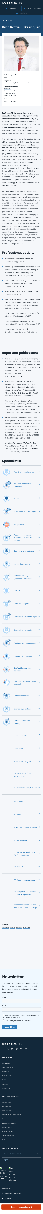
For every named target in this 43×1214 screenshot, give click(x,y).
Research (5, 1084)
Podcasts (5, 1140)
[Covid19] (3, 1173)
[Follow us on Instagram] (16, 1048)
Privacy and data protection (11, 1193)
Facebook (5, 927)
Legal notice (6, 1188)
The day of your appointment (12, 1114)
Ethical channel (7, 1131)
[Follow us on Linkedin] (12, 1048)
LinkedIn (19, 927)
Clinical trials (6, 1102)
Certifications (6, 1106)
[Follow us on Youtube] (21, 1048)
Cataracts (7, 89)
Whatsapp (26, 927)
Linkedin (6, 102)
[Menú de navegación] (39, 3)
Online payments (8, 1135)
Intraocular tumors (10, 93)
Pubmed (13, 102)
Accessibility (6, 1198)
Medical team (10, 21)
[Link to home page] (12, 3)
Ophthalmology (7, 1067)
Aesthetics (5, 1071)
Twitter (12, 927)
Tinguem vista (6, 1127)
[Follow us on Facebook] (3, 1048)
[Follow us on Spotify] (26, 1048)
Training (4, 1080)
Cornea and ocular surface (13, 91)
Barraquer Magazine (9, 1123)
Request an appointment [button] (21, 1207)
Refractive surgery (10, 95)
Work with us (6, 1110)
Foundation (6, 1088)
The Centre (6, 1063)
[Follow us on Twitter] (7, 1048)
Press (4, 1119)
